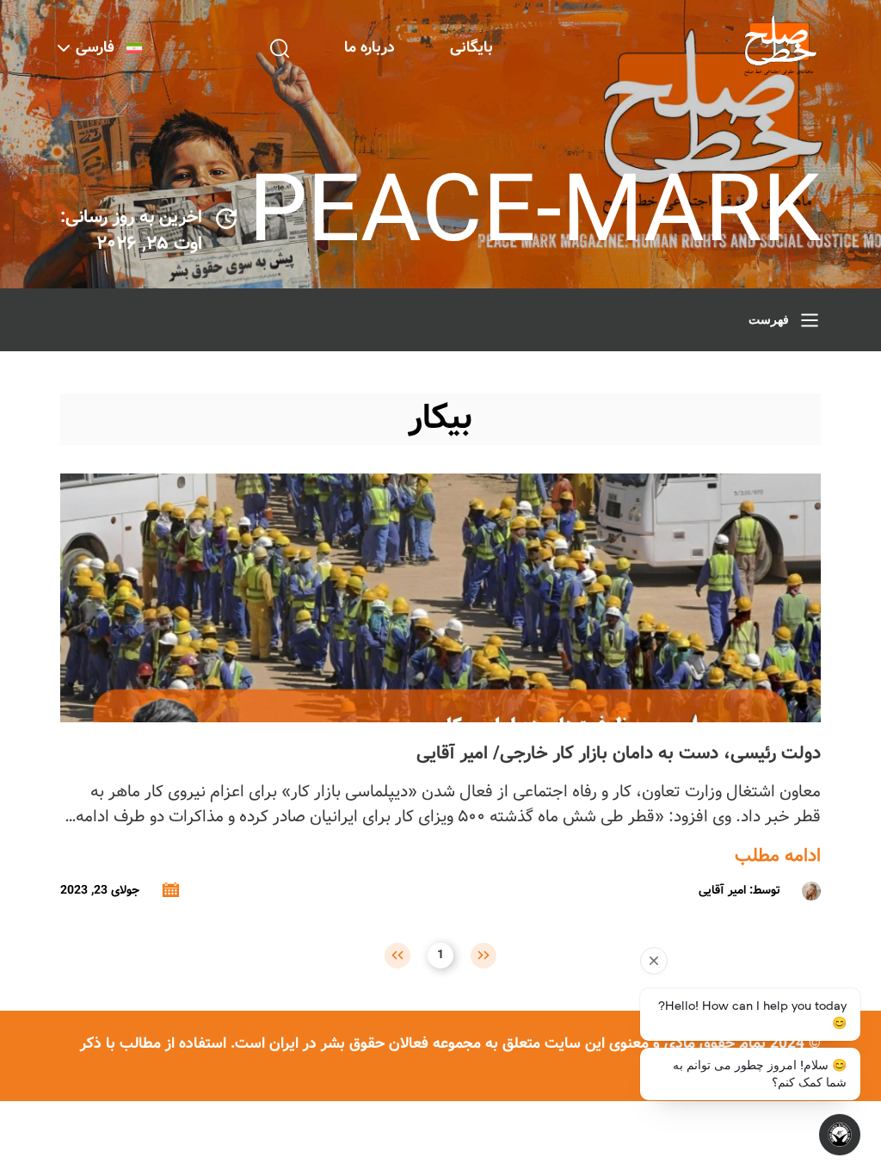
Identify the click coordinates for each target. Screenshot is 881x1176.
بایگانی (471, 47)
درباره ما (369, 47)
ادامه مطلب (778, 856)
